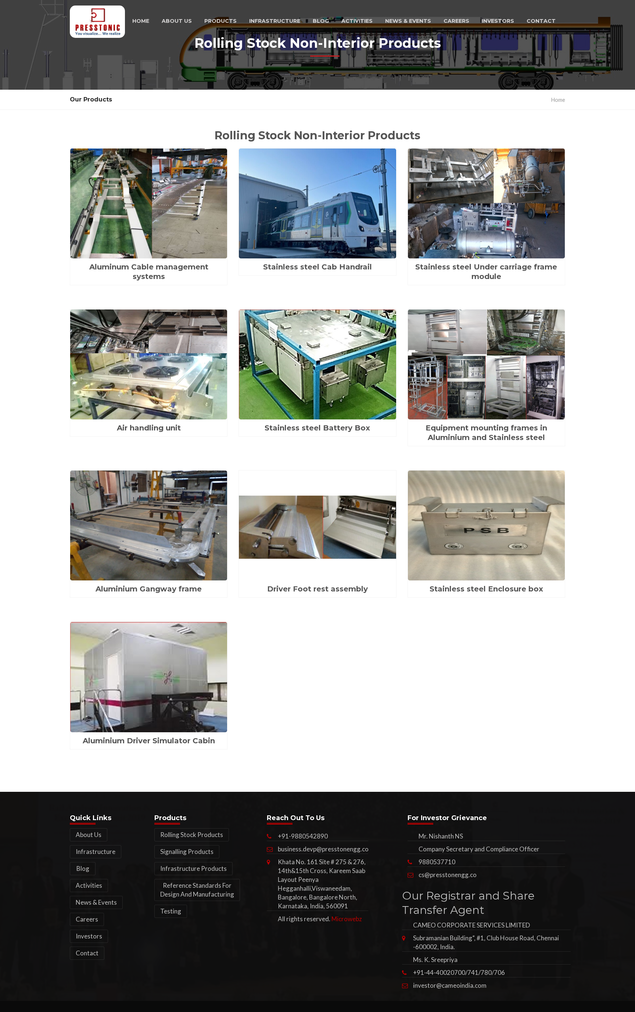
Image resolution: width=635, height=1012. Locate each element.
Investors (498, 21)
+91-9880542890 (303, 836)
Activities (357, 21)
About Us (177, 21)
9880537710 (437, 862)
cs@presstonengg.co (448, 875)
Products (220, 21)
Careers (456, 21)
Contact (541, 21)
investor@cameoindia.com (450, 985)
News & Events (408, 21)
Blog (321, 21)
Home (140, 21)
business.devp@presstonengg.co (323, 849)
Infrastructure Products (193, 868)
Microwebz (346, 919)
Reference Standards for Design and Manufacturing (197, 890)
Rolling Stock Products (191, 834)
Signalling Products (187, 851)
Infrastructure (274, 21)
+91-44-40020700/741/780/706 (459, 972)
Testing (170, 911)
